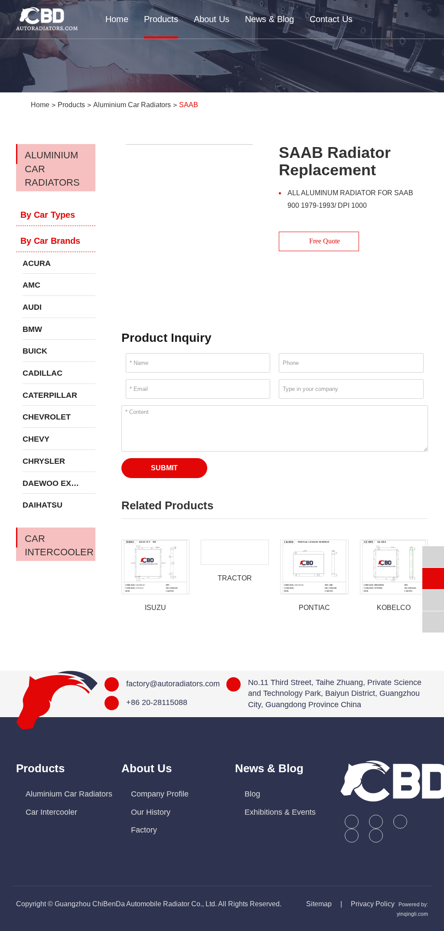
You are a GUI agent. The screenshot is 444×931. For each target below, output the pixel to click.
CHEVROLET (47, 417)
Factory (144, 830)
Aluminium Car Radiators (132, 104)
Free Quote (323, 241)
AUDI (32, 307)
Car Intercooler (59, 545)
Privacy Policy (373, 904)
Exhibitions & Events (280, 812)
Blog (252, 794)
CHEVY (36, 439)
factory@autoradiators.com (173, 683)
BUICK (35, 351)
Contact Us (331, 19)
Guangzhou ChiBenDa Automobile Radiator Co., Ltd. (136, 904)
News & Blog (269, 19)
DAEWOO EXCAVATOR (59, 483)
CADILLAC (42, 373)
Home (116, 19)
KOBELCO (394, 607)
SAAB (188, 104)
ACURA (37, 263)
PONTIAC (314, 607)
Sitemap (319, 904)
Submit (164, 468)
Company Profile (160, 794)
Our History (150, 812)
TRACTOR (235, 578)
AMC (31, 285)
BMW (32, 329)
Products (161, 19)
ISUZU (155, 607)
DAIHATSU (42, 505)
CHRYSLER (44, 461)
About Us (211, 19)
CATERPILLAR (50, 395)
